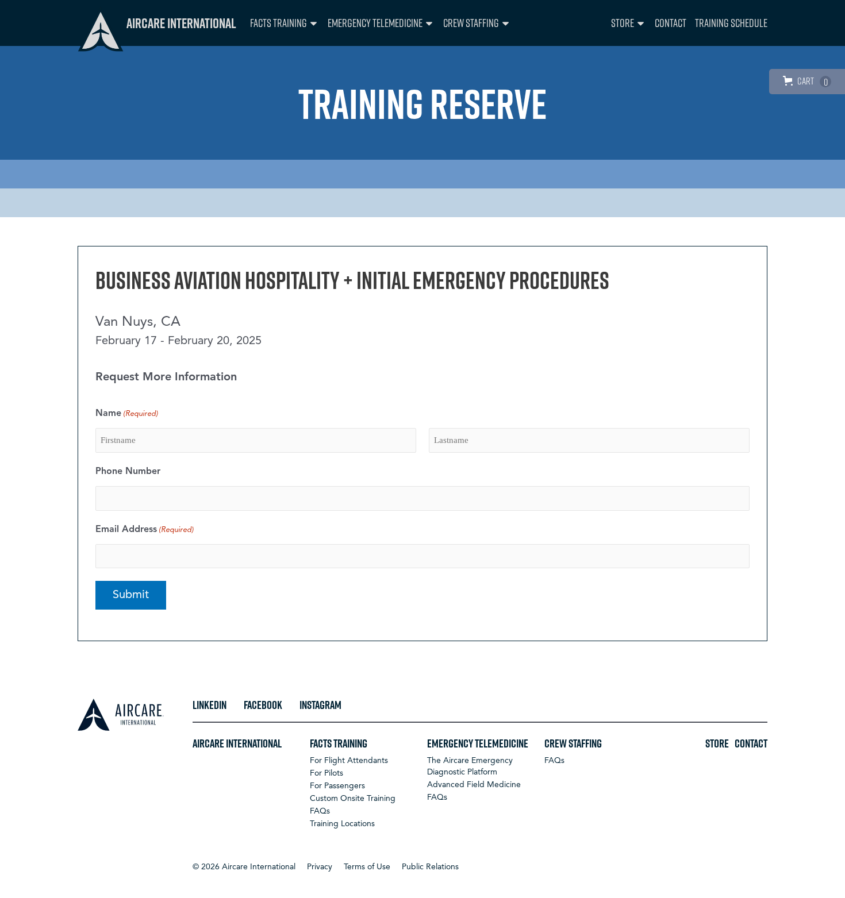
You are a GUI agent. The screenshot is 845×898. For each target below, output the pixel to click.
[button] (244, 867)
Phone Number (127, 471)
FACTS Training (278, 22)
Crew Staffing (471, 22)
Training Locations (342, 824)
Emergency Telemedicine (375, 22)
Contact (670, 22)
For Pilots (326, 773)
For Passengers (337, 786)
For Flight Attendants (349, 761)
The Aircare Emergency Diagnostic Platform (470, 766)
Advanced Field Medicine (474, 785)
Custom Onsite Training (352, 799)
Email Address (144, 529)
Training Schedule (731, 22)
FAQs (320, 811)
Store (622, 22)
